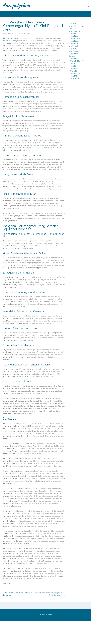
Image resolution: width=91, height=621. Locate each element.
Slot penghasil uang (9, 38)
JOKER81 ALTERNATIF (77, 61)
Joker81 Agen (74, 53)
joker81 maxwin (74, 31)
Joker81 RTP (73, 33)
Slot (10, 583)
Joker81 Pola (73, 58)
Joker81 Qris (73, 68)
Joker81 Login (74, 36)
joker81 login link (75, 51)
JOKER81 (72, 23)
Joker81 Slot (73, 66)
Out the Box (48, 614)
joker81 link (73, 28)
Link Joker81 (73, 46)
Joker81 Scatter (75, 38)
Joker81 (72, 63)
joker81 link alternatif (76, 26)
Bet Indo (72, 56)
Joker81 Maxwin (75, 76)
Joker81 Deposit (75, 73)
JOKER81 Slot (74, 71)
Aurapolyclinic (16, 5)
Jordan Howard (25, 33)
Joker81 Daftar (74, 43)
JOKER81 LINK (74, 78)
